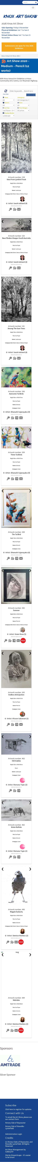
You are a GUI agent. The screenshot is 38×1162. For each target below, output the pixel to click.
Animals (18, 404)
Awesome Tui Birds (16, 394)
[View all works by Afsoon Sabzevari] (16, 714)
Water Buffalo (16, 827)
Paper (18, 187)
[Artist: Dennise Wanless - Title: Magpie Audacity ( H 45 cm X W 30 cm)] (16, 885)
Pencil (14, 187)
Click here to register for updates (18, 1109)
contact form (13, 1119)
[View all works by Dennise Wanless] (16, 931)
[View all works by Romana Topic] (16, 780)
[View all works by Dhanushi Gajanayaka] (12, 418)
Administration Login (13, 1134)
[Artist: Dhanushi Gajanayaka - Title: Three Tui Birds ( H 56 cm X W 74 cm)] (16, 437)
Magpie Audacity (16, 912)
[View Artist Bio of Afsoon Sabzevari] (17, 724)
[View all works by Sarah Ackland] (16, 199)
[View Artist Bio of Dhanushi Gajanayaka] (17, 418)
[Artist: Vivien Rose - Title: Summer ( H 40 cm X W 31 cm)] (16, 585)
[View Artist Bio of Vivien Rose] (14, 640)
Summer (16, 610)
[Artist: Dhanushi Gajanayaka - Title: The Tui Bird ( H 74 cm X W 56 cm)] (16, 507)
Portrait (18, 621)
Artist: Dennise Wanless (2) (17, 935)
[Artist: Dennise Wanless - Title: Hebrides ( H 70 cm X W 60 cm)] (16, 952)
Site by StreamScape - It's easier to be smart (18, 1156)
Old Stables (16, 761)
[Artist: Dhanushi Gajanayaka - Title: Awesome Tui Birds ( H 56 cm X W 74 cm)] (16, 377)
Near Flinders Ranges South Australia (16, 238)
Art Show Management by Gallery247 (15, 1150)
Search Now (31, 95)
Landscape (18, 190)
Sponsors (6, 1048)
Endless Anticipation (16, 695)
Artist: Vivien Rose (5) (17, 634)
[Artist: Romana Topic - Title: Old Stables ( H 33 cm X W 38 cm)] (16, 743)
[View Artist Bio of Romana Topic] (19, 790)
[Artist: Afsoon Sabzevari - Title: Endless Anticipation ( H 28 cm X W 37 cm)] (16, 669)
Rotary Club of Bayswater (15, 1123)
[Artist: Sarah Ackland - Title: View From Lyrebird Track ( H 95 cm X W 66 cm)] (16, 147)
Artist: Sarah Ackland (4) (17, 203)
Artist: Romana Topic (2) (17, 784)
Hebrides (16, 1000)
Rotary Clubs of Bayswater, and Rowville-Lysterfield (19, 1143)
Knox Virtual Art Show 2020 (11, 56)
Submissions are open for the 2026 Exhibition (19, 47)
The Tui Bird (16, 534)
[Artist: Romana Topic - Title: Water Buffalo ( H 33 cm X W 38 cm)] (16, 810)
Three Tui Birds (16, 455)
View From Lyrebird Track (16, 179)
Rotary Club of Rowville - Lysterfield (15, 1127)
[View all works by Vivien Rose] (16, 630)
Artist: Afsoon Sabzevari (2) (17, 718)
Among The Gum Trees (16, 328)
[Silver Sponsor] (10, 1057)
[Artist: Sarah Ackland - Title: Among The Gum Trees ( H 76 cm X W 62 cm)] (16, 299)
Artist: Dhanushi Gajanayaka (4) (17, 412)
